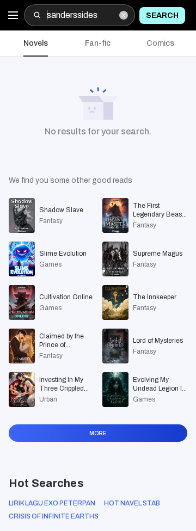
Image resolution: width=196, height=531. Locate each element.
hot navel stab (132, 503)
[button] (35, 43)
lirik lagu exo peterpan (52, 503)
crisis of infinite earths (54, 516)
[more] (98, 445)
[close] (123, 15)
